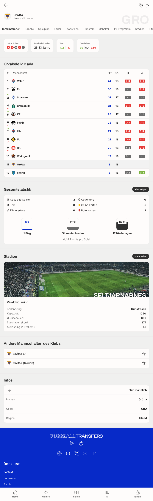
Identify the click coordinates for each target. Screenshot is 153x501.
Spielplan (43, 28)
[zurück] (6, 5)
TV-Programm (122, 28)
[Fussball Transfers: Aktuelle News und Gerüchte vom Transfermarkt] (76, 436)
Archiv (7, 484)
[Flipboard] (93, 453)
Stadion (139, 28)
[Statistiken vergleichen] (141, 5)
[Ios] (81, 443)
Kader (57, 28)
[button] (58, 73)
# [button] (8, 73)
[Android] (72, 443)
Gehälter (104, 28)
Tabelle (29, 28)
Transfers (88, 28)
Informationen (11, 28)
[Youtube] (85, 453)
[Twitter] (76, 453)
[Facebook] (59, 453)
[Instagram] (68, 453)
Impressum (10, 478)
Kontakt (8, 472)
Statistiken (72, 28)
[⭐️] (147, 5)
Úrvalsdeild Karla (23, 18)
